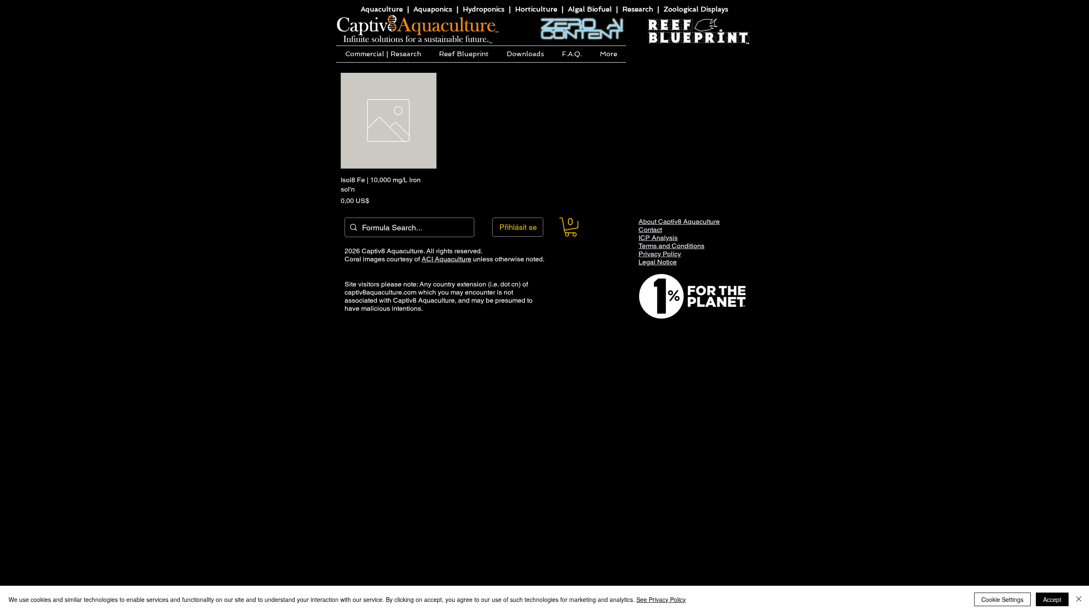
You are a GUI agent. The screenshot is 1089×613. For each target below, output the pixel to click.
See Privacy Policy (661, 599)
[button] (383, 54)
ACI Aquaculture (446, 259)
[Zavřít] (1079, 599)
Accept (1052, 599)
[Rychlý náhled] (388, 121)
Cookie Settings (1002, 599)
